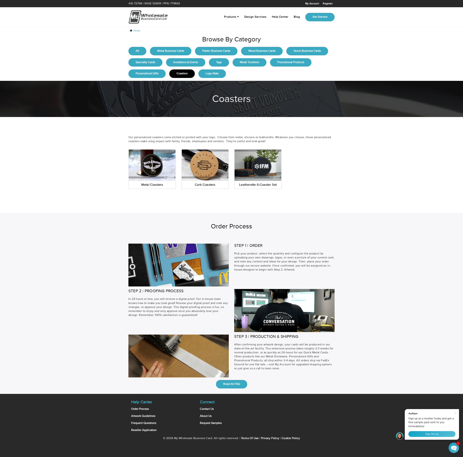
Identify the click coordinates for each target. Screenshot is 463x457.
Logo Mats (212, 73)
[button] (454, 448)
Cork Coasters (205, 185)
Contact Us (207, 409)
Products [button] (230, 17)
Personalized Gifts (147, 73)
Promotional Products (290, 62)
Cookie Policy (291, 438)
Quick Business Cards (307, 51)
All (137, 51)
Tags (219, 62)
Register (328, 3)
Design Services (255, 17)
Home (136, 30)
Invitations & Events (185, 62)
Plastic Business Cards (216, 51)
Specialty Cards (145, 62)
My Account (312, 3)
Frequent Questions (143, 423)
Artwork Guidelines (143, 416)
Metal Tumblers (249, 62)
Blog (297, 17)
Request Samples (211, 423)
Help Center (280, 17)
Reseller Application (144, 430)
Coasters (182, 73)
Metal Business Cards (170, 51)
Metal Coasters (152, 185)
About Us (206, 416)
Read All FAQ (231, 384)
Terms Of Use (250, 438)
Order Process (140, 409)
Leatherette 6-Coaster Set (258, 185)
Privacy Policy (270, 438)
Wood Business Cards (261, 51)
